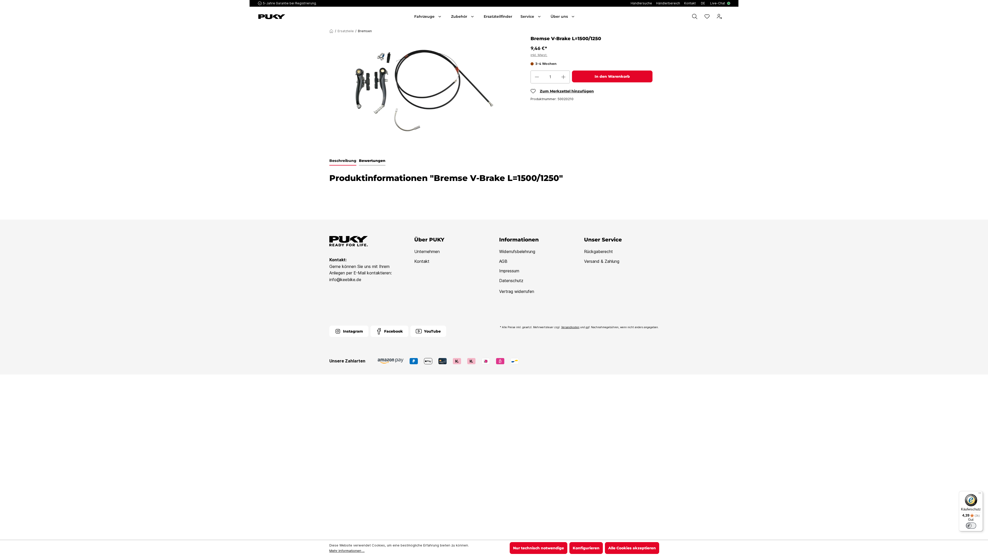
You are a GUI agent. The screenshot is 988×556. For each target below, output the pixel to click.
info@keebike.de (345, 279)
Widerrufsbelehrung (517, 251)
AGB (503, 261)
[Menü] (980, 494)
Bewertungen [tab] (372, 160)
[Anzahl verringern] (537, 77)
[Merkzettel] (707, 16)
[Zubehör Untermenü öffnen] (473, 16)
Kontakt (421, 261)
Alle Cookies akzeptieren (632, 548)
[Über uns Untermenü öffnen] (573, 16)
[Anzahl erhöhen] (563, 77)
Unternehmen (427, 251)
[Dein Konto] (719, 16)
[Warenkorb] (729, 16)
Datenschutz (511, 280)
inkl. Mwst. (539, 55)
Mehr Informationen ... (347, 551)
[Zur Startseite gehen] (295, 17)
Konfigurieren (586, 548)
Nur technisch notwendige (538, 548)
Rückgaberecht (598, 251)
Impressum (509, 270)
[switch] (971, 526)
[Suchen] (694, 16)
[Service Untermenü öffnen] (539, 16)
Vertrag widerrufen (516, 291)
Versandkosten (570, 327)
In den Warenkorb (612, 76)
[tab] (342, 161)
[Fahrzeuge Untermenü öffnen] (440, 16)
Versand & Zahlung (601, 261)
